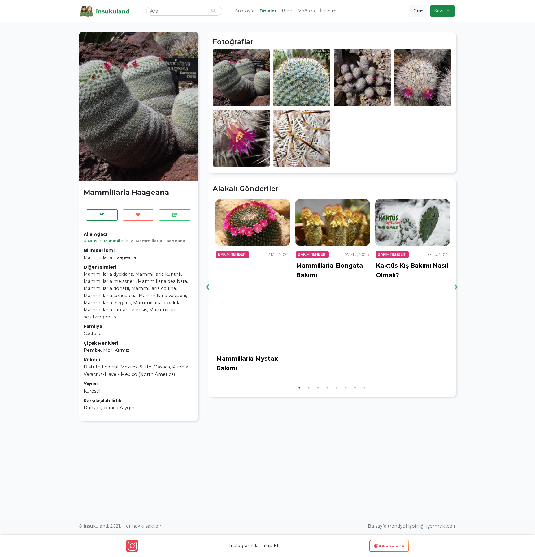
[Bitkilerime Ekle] (102, 215)
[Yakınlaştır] (241, 77)
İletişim (328, 11)
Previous (208, 277)
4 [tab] (327, 388)
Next (456, 277)
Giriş (418, 11)
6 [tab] (346, 388)
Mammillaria (116, 241)
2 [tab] (309, 388)
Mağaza (306, 11)
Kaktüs (90, 241)
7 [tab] (355, 388)
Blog (287, 11)
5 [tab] (336, 388)
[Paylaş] (175, 215)
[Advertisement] (138, 469)
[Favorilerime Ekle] (138, 215)
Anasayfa (244, 11)
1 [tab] (299, 388)
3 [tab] (318, 388)
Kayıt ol (442, 11)
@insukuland (389, 545)
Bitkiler (268, 11)
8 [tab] (364, 388)
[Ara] (213, 11)
